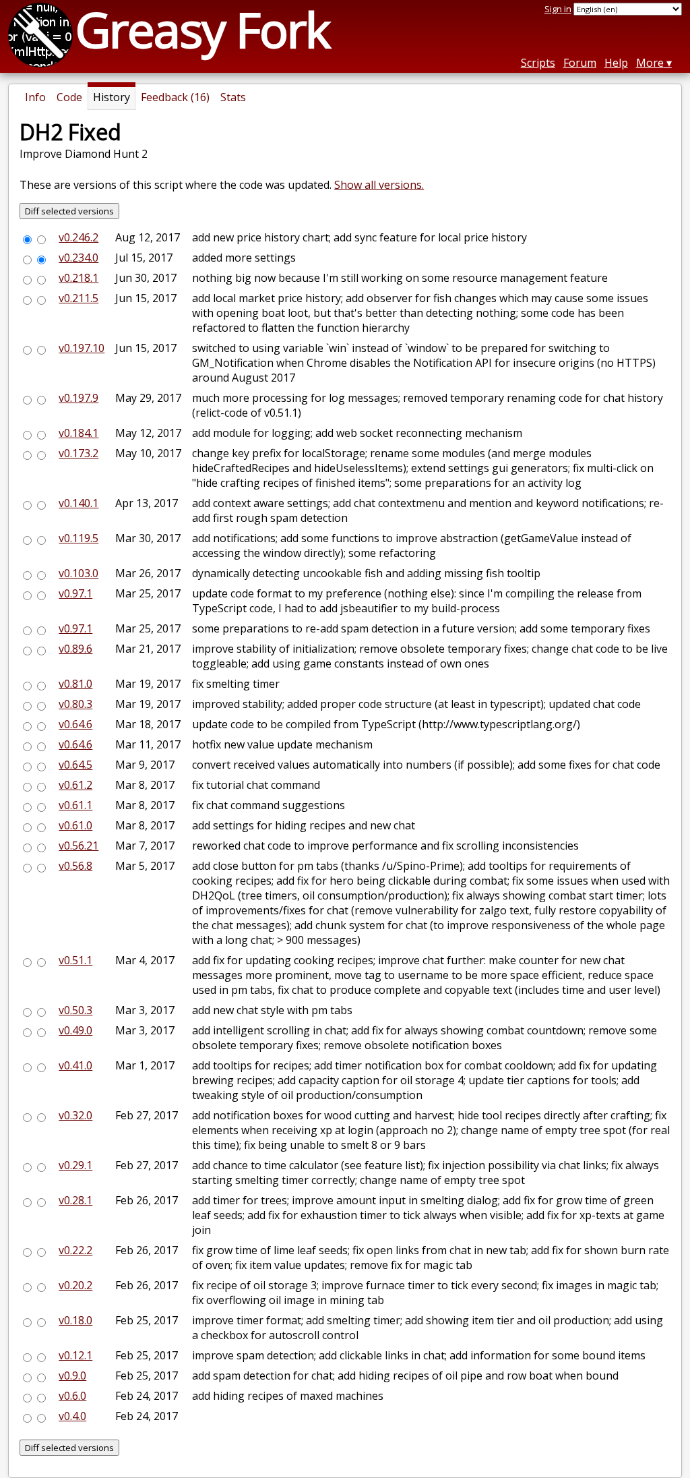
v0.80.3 (75, 704)
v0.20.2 (75, 1285)
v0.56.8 (75, 865)
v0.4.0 (72, 1416)
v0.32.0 (75, 1115)
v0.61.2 (75, 784)
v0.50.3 (75, 1010)
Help (616, 62)
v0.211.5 (78, 298)
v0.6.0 (72, 1395)
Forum (579, 62)
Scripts (538, 62)
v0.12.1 (75, 1355)
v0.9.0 (72, 1375)
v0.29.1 (75, 1165)
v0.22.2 (75, 1250)
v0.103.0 (78, 573)
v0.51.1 (75, 960)
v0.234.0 (78, 257)
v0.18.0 (75, 1320)
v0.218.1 (78, 277)
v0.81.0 (75, 683)
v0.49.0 (75, 1030)
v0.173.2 (78, 453)
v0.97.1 (75, 593)
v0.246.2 (78, 237)
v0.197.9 (78, 397)
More (650, 62)
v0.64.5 (75, 764)
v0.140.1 (78, 503)
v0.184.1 (78, 432)
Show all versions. (379, 184)
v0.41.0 (75, 1065)
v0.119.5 (78, 538)
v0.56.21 (78, 845)
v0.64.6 (75, 724)
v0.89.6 (75, 648)
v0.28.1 (75, 1200)
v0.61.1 (75, 805)
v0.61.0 (75, 825)
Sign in (557, 9)
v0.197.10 (81, 348)
